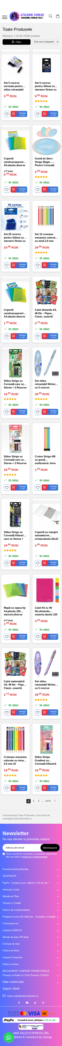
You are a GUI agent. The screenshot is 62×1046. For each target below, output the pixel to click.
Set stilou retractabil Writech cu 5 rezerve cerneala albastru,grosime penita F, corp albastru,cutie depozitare (46, 383)
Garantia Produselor (12, 957)
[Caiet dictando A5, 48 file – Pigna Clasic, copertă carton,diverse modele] (46, 292)
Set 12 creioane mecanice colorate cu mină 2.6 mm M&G (46, 237)
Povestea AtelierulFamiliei (15, 869)
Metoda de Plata (11, 896)
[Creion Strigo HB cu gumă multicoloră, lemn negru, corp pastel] (46, 439)
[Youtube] (27, 1003)
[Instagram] (43, 1003)
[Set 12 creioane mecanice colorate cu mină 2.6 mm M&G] (46, 216)
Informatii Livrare (11, 889)
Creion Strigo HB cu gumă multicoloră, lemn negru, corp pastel (46, 459)
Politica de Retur (11, 950)
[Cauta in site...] (50, 16)
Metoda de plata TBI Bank (16, 937)
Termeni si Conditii (12, 903)
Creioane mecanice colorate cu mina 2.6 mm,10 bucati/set (15, 760)
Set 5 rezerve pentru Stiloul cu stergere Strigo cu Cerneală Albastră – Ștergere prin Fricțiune (46, 86)
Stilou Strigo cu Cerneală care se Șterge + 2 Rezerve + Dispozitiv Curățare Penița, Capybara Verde (15, 383)
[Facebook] (19, 1003)
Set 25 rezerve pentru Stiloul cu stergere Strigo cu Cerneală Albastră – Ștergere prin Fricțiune (15, 237)
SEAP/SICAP (9, 876)
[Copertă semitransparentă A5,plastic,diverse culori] (15, 141)
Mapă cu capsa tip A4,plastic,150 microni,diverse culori (14, 610)
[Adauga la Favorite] (7, 114)
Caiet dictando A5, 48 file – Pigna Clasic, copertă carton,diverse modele (46, 312)
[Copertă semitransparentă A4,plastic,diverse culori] (15, 292)
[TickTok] (35, 1003)
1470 (48, 801)
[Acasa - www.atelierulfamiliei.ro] (26, 16)
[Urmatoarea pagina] (54, 801)
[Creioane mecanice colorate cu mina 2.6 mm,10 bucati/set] (15, 739)
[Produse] (4, 17)
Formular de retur (11, 944)
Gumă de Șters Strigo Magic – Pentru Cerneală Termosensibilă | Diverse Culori (44, 161)
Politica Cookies (11, 964)
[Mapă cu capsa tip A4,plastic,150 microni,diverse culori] (15, 590)
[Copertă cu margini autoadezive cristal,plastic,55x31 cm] (46, 514)
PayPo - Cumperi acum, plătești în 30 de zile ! (26, 883)
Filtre (17, 42)
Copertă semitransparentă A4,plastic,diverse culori (14, 312)
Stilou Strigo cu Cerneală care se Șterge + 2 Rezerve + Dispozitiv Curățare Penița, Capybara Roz (15, 459)
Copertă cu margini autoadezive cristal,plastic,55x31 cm (46, 535)
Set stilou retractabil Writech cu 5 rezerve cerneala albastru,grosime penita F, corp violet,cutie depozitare (46, 684)
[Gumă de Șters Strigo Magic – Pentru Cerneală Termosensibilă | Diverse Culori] (46, 141)
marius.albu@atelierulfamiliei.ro (22, 996)
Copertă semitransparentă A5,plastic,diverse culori (14, 161)
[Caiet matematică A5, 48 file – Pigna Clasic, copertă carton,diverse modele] (15, 664)
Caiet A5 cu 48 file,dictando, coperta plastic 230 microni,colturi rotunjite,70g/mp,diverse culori (46, 610)
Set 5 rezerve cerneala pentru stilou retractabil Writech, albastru (14, 86)
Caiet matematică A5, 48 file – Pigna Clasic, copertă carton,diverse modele (14, 684)
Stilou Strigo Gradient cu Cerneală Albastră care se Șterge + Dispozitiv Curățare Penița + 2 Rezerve (46, 760)
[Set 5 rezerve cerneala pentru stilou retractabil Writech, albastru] (15, 65)
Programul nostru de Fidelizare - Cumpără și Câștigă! (29, 916)
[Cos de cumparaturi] (57, 16)
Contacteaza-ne (10, 923)
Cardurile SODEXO (12, 930)
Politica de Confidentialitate (35, 857)
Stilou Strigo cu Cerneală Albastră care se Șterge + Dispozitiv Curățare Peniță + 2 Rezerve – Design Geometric (15, 535)
